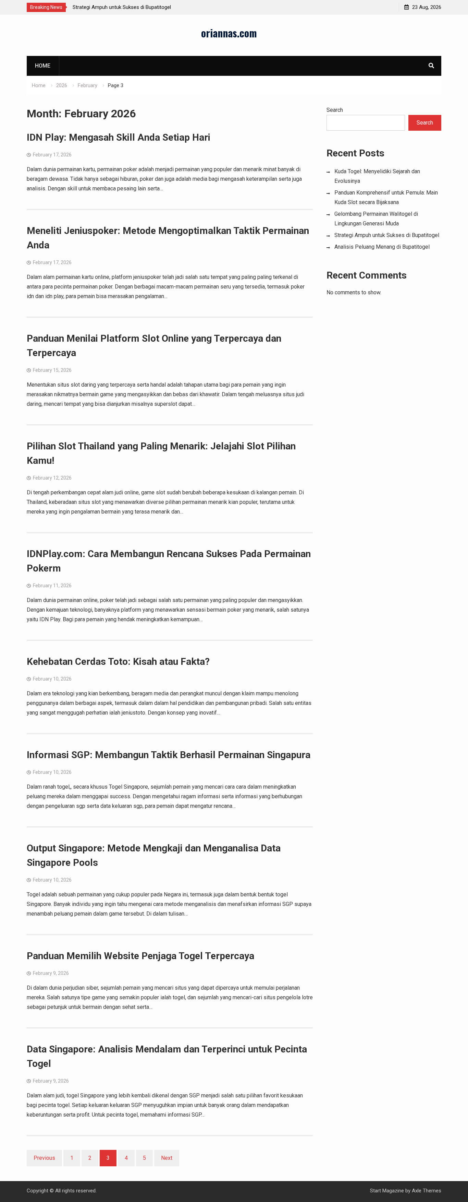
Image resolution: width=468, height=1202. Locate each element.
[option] (134, 7)
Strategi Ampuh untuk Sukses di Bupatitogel (122, 7)
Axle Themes (426, 1191)
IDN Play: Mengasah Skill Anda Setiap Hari (118, 137)
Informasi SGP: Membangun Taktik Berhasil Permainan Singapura (168, 755)
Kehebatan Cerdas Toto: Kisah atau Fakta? (118, 661)
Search (335, 110)
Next (166, 1158)
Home (42, 65)
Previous (44, 1158)
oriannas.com (229, 32)
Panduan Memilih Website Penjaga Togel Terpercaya (140, 956)
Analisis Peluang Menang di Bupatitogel (382, 247)
